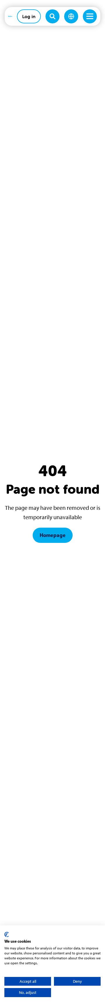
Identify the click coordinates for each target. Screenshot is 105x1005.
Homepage (53, 535)
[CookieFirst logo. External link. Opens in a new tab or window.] (6, 934)
